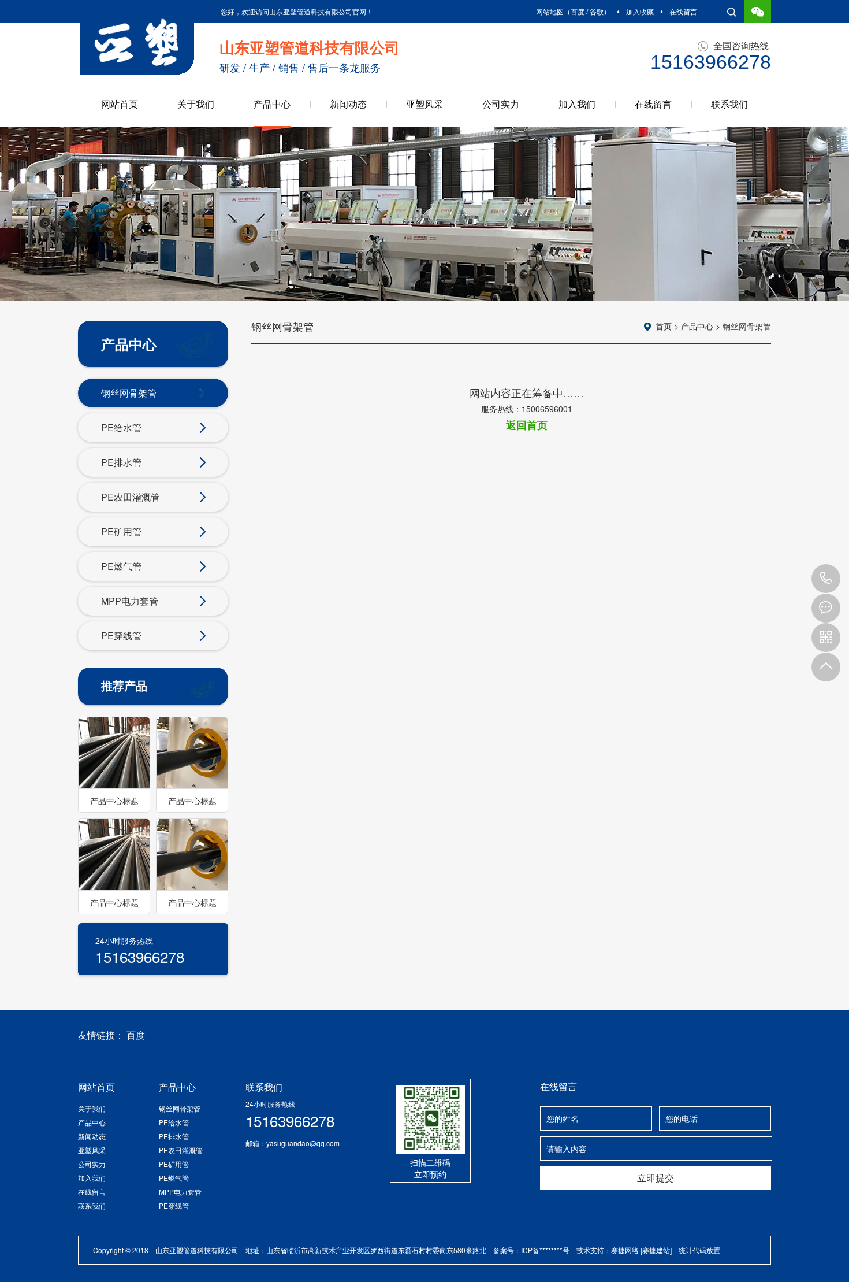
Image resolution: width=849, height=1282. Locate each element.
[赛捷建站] (656, 1250)
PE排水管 (121, 462)
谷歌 (597, 11)
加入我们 (576, 103)
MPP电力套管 (129, 600)
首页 (664, 326)
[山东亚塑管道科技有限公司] (137, 43)
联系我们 (729, 103)
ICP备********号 (545, 1250)
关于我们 (195, 103)
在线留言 (683, 11)
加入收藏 (640, 11)
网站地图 (550, 11)
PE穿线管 (121, 635)
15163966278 (825, 578)
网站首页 (119, 103)
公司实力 (500, 103)
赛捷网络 (625, 1250)
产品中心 (272, 103)
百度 (577, 11)
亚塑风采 (424, 103)
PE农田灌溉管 (130, 496)
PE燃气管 (121, 566)
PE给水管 (121, 427)
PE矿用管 (121, 531)
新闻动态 (348, 103)
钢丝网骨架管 (129, 392)
